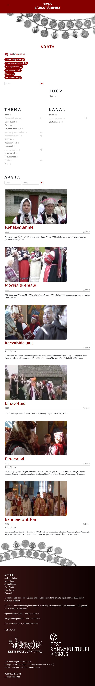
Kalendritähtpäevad (13, 59)
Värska (8, 73)
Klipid (52, 96)
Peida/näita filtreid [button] (18, 54)
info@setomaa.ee (30, 623)
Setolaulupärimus (47, 6)
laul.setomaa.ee (11, 77)
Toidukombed (11, 156)
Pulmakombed (11, 142)
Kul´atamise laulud (13, 128)
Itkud (7, 114)
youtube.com (56, 121)
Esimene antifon (20, 519)
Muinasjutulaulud (12, 66)
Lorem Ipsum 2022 (12, 676)
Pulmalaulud (10, 146)
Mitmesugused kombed (14, 63)
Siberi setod (10, 153)
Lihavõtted (15, 403)
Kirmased (9, 125)
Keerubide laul (19, 343)
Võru (7, 163)
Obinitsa (9, 139)
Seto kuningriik (11, 70)
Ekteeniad (14, 459)
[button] (8, 6)
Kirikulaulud (10, 121)
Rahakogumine (19, 227)
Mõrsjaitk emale (20, 285)
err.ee (53, 114)
